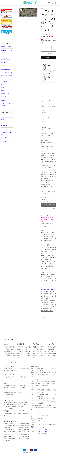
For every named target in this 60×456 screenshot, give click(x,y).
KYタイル (3, 62)
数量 (42, 45)
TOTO (2, 55)
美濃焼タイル (5, 93)
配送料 (44, 40)
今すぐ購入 (49, 57)
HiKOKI (3, 84)
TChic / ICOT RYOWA (6, 72)
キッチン (3, 129)
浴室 (2, 122)
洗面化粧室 (4, 125)
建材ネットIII (27, 452)
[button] (4, 2)
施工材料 (3, 96)
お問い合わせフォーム (46, 431)
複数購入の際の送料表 (47, 311)
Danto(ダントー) (5, 69)
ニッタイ (3, 65)
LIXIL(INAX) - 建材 (6, 47)
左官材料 (3, 100)
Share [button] (44, 318)
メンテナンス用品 (6, 141)
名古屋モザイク (5, 59)
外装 (2, 115)
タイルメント (5, 81)
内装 (2, 119)
